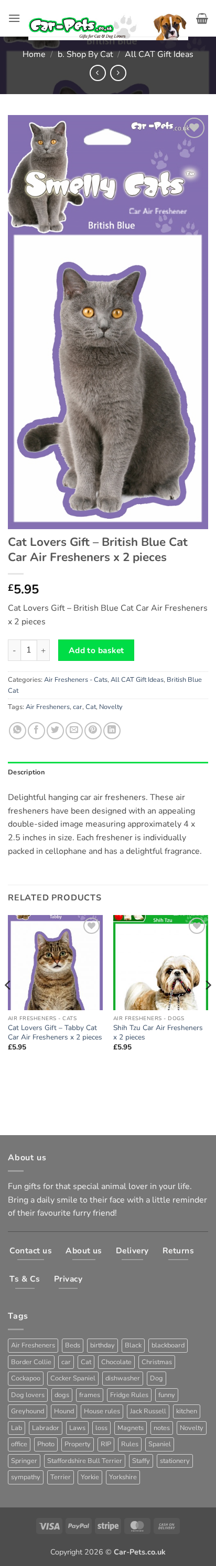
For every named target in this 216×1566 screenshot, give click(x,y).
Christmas (157, 1362)
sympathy (25, 1477)
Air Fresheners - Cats (75, 679)
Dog (156, 1378)
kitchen (186, 1411)
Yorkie (90, 1477)
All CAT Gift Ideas (159, 54)
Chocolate (116, 1362)
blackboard (168, 1345)
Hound (64, 1411)
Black (133, 1345)
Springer (24, 1461)
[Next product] (98, 73)
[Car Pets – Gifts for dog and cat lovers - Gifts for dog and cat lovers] (108, 18)
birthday (102, 1345)
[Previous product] (118, 73)
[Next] (207, 1006)
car (77, 707)
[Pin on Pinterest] (93, 730)
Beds (72, 1345)
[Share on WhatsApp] (17, 730)
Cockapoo (25, 1378)
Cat (90, 707)
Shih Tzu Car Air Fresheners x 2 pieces (158, 1032)
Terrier (60, 1477)
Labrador (45, 1428)
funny (166, 1395)
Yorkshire (123, 1477)
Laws (77, 1428)
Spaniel (159, 1444)
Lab (16, 1428)
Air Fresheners (48, 707)
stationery (175, 1461)
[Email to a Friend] (74, 730)
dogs (62, 1395)
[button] (14, 18)
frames (89, 1395)
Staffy (141, 1461)
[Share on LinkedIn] (112, 730)
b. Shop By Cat (85, 54)
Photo (46, 1444)
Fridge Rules (129, 1395)
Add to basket (96, 650)
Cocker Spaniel (72, 1378)
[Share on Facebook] (36, 730)
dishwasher (122, 1378)
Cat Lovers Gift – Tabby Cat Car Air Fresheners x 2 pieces (55, 1032)
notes (162, 1428)
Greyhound (27, 1411)
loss (101, 1428)
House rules (102, 1411)
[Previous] (8, 1006)
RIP (106, 1444)
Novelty (111, 707)
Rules (129, 1444)
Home (34, 54)
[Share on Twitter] (55, 730)
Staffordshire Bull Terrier (84, 1461)
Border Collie (31, 1362)
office (19, 1444)
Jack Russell (148, 1411)
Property (77, 1444)
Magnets (130, 1428)
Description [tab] (26, 772)
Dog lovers (28, 1395)
